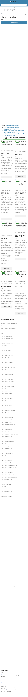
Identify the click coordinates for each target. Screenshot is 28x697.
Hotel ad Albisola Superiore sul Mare (9, 465)
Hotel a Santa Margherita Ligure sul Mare (10, 431)
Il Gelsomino (4, 238)
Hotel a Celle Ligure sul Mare (7, 374)
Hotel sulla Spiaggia (19, 130)
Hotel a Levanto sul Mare (7, 405)
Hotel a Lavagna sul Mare (7, 400)
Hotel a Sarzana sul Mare (7, 436)
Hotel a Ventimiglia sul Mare (7, 453)
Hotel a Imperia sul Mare (7, 393)
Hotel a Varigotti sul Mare (7, 450)
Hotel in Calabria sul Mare (7, 341)
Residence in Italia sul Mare (7, 496)
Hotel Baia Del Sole (19, 193)
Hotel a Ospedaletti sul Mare (7, 417)
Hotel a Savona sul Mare (7, 438)
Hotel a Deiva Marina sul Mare (8, 381)
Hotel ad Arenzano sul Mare (7, 472)
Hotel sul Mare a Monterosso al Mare (9, 477)
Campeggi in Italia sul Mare (7, 326)
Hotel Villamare (18, 154)
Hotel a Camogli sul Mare (7, 369)
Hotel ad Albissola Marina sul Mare (9, 467)
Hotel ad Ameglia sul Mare (7, 470)
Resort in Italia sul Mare (6, 499)
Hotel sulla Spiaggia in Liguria (8, 133)
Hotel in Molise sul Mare (6, 481)
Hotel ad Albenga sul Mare (8, 10)
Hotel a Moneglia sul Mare (7, 412)
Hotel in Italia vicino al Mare (7, 130)
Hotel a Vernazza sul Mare (7, 455)
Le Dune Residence (19, 288)
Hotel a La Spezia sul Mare (7, 395)
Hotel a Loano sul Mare (6, 407)
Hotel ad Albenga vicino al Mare (8, 129)
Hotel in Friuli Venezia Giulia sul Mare (9, 348)
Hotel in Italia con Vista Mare (7, 331)
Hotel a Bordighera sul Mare (7, 362)
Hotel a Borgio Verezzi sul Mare (8, 367)
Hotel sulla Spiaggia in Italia (7, 132)
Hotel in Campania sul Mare (7, 343)
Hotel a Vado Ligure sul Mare (8, 446)
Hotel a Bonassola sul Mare (7, 360)
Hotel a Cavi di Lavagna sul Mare (8, 372)
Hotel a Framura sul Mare (7, 388)
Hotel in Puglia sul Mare (6, 484)
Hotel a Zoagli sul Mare (6, 458)
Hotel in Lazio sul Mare (6, 350)
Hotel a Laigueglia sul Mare (7, 398)
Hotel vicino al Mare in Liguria (8, 135)
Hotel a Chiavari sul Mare (7, 376)
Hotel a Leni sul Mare (19, 233)
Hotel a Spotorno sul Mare (7, 443)
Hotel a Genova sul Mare (7, 391)
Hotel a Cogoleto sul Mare (7, 379)
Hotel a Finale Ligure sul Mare (8, 386)
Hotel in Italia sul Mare (12, 8)
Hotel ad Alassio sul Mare (7, 460)
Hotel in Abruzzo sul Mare (7, 336)
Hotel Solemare (4, 670)
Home (3, 8)
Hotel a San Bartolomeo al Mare (8, 424)
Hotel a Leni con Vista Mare (20, 232)
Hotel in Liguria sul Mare (8, 9)
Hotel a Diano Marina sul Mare (8, 384)
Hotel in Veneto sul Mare (7, 493)
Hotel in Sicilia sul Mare (6, 489)
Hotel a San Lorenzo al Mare (7, 427)
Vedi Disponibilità (14, 22)
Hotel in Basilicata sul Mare (7, 338)
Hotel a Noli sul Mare (6, 415)
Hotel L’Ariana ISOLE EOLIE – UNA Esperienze (21, 236)
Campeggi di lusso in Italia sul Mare (9, 323)
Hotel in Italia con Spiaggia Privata (8, 328)
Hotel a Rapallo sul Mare (7, 422)
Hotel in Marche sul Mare (7, 479)
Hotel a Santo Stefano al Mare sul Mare (10, 434)
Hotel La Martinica (5, 193)
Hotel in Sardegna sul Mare (7, 486)
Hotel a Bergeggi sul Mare (7, 355)
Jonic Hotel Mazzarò (6, 286)
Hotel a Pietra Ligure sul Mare (8, 419)
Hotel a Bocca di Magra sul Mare (8, 357)
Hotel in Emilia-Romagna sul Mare (8, 345)
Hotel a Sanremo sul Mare (7, 429)
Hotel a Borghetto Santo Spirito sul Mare (10, 364)
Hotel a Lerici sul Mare (6, 403)
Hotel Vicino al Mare (20, 133)
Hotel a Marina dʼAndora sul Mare (8, 410)
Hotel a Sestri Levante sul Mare (8, 441)
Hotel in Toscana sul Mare (7, 491)
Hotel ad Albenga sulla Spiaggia (11, 127)
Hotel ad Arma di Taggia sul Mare (8, 474)
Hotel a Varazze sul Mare (7, 448)
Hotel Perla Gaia (5, 153)
